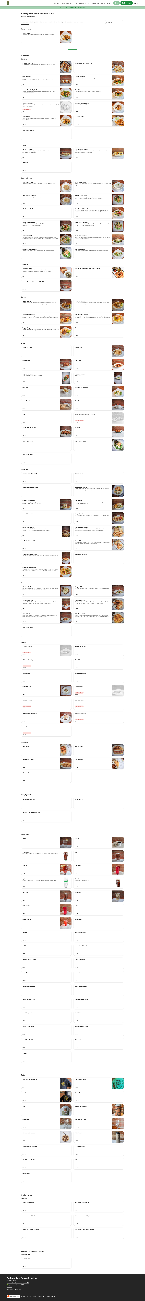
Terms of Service (26, 1296)
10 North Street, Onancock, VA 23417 (18, 1283)
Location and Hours (67, 3)
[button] (83, 3)
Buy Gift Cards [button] (105, 3)
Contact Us (95, 3)
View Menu (56, 3)
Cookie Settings (50, 1296)
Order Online (126, 3)
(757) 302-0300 (11, 1281)
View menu (10, 1290)
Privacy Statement (38, 1296)
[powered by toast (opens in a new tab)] (13, 1296)
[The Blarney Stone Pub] (8, 3)
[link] (25, 22)
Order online (18, 1290)
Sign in (136, 3)
